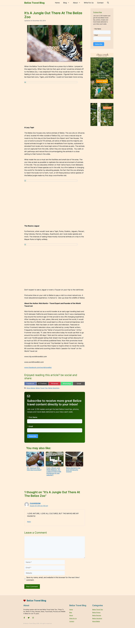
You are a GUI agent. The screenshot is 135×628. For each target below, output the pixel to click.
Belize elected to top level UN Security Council (73, 469)
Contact (100, 3)
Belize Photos (96, 612)
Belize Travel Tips (42, 388)
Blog (65, 3)
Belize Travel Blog (34, 2)
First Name (33, 417)
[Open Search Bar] (108, 3)
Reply (29, 522)
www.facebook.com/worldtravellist (38, 367)
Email (31, 426)
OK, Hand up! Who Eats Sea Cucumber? (34, 469)
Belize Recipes (96, 615)
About (75, 3)
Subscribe (32, 436)
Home (57, 3)
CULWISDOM (35, 503)
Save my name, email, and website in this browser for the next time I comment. (53, 578)
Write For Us (88, 3)
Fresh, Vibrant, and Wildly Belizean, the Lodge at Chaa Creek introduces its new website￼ (53, 471)
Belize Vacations (53, 388)
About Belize (31, 388)
